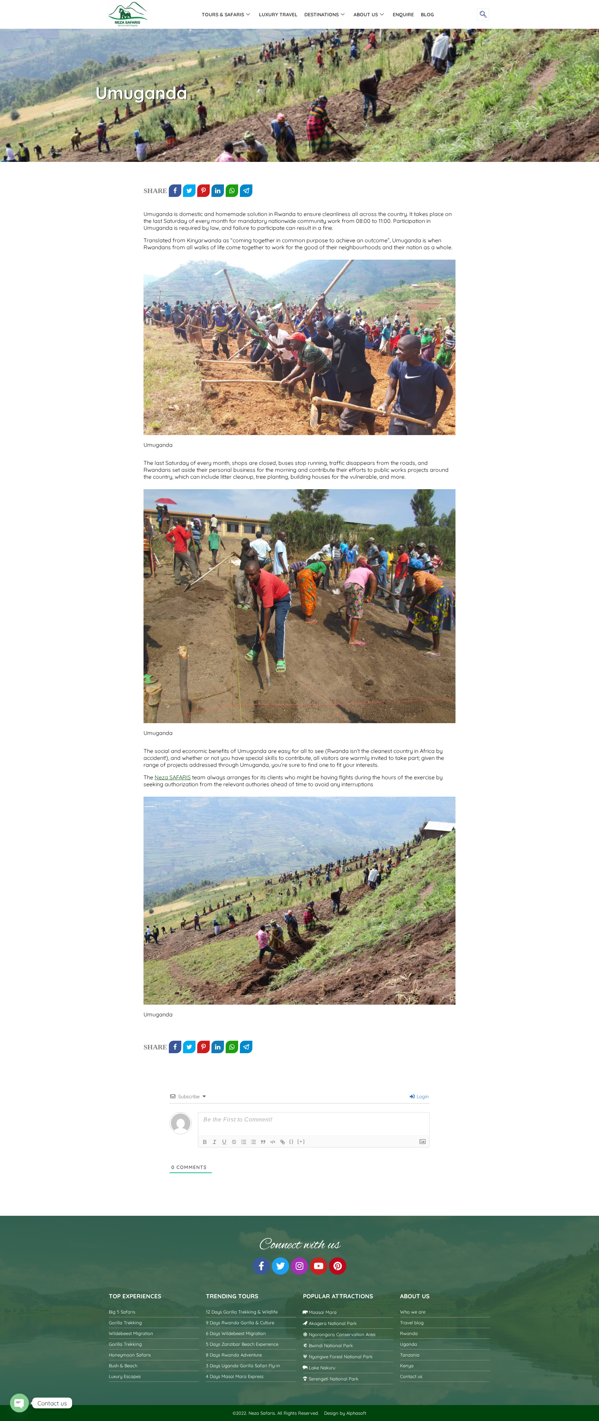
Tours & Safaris (223, 14)
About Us (366, 14)
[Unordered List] (253, 1142)
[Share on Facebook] (175, 190)
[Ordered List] (244, 1142)
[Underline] (224, 1142)
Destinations (321, 14)
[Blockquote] (263, 1142)
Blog (427, 14)
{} (291, 1141)
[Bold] (205, 1142)
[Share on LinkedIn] (217, 190)
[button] (483, 14)
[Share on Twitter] (189, 190)
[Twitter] (280, 1266)
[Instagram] (299, 1266)
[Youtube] (318, 1266)
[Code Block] (273, 1142)
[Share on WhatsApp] (232, 190)
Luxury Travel (278, 14)
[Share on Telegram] (246, 190)
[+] (301, 1141)
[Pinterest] (337, 1266)
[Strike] (234, 1142)
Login (422, 1096)
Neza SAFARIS (173, 777)
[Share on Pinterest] (203, 190)
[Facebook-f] (261, 1266)
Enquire (403, 14)
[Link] (282, 1142)
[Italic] (214, 1142)
